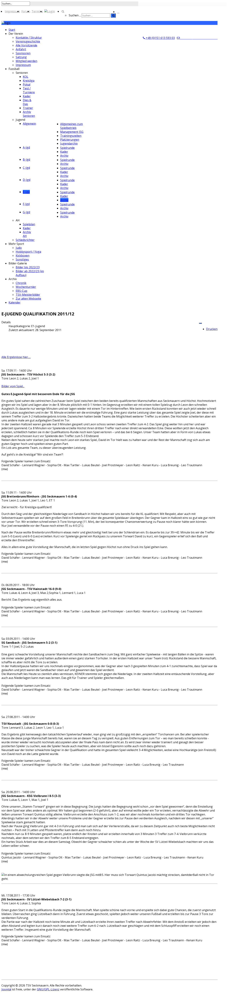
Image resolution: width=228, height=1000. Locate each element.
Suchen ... (75, 15)
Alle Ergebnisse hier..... (16, 357)
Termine (37, 11)
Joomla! (6, 989)
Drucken (211, 329)
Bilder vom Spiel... (12, 386)
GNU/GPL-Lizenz (48, 989)
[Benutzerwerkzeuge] (200, 323)
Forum (25, 11)
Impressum (12, 11)
